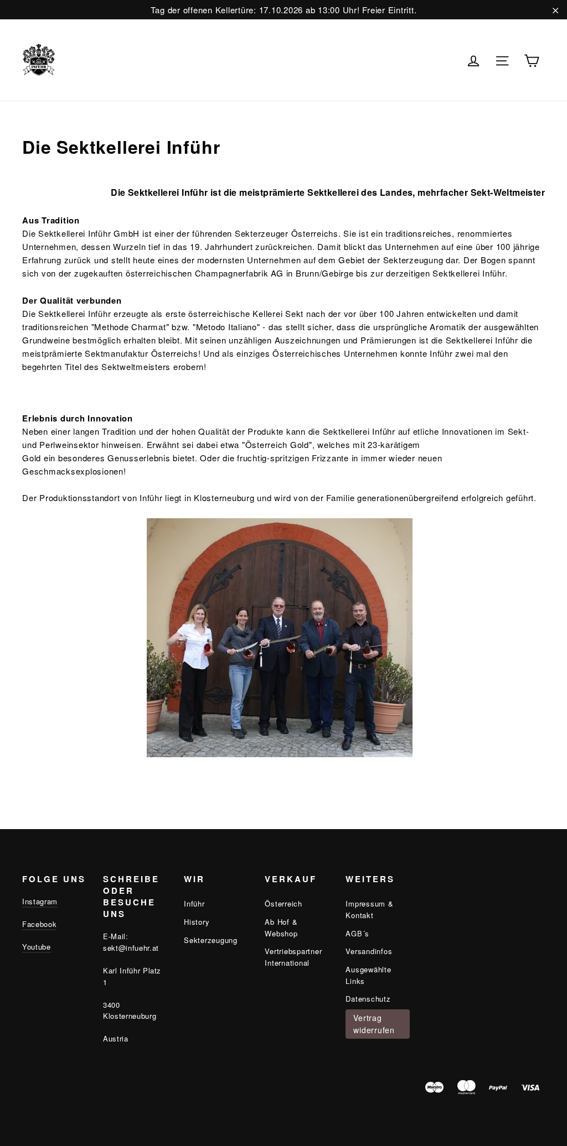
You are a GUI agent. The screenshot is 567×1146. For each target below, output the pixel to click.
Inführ (194, 903)
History (196, 921)
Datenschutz (368, 998)
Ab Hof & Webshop (281, 927)
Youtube (36, 946)
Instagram (40, 901)
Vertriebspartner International (293, 957)
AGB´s (357, 933)
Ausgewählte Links (368, 975)
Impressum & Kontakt (369, 909)
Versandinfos (369, 951)
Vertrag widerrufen (374, 1023)
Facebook (39, 924)
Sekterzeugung (211, 940)
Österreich (283, 903)
